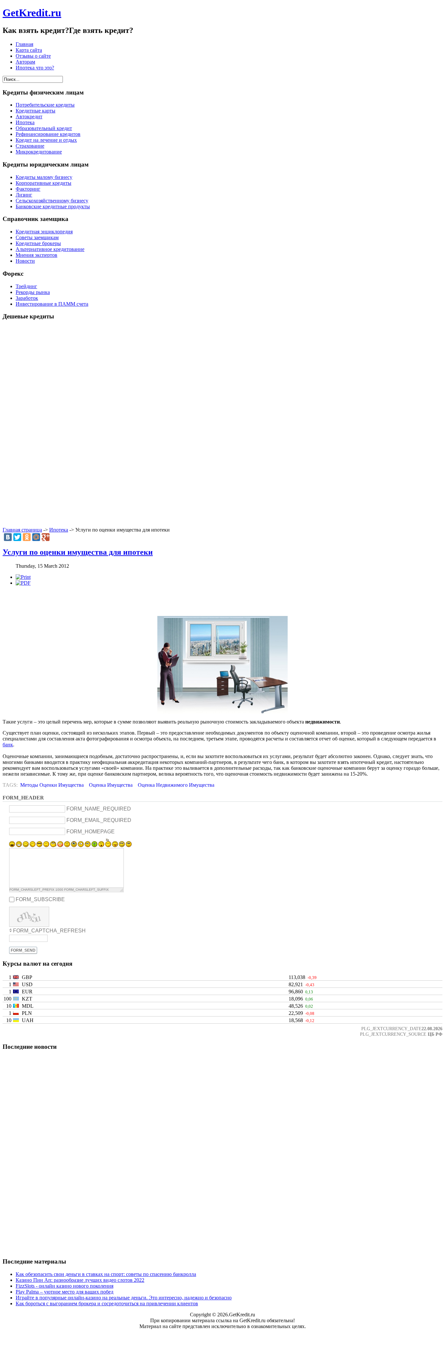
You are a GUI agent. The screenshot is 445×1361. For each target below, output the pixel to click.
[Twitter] (17, 537)
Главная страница (22, 530)
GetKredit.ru (32, 13)
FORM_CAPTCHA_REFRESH (49, 930)
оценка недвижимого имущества (176, 785)
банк (8, 744)
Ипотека (58, 530)
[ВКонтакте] (8, 537)
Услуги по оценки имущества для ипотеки (78, 552)
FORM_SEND (23, 950)
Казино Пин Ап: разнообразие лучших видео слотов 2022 (80, 1280)
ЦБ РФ (435, 1034)
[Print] (23, 577)
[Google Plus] (46, 537)
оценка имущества (111, 785)
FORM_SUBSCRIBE (40, 899)
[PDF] (23, 583)
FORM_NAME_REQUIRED (98, 809)
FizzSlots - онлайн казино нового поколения (64, 1286)
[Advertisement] (222, 424)
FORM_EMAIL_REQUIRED (98, 820)
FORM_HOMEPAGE (90, 831)
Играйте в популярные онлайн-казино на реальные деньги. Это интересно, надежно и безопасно (124, 1297)
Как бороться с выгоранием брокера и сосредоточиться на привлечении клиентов (107, 1303)
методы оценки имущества (52, 785)
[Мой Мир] (36, 537)
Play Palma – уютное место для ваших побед (64, 1292)
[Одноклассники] (27, 537)
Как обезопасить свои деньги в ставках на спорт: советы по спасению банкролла (106, 1274)
